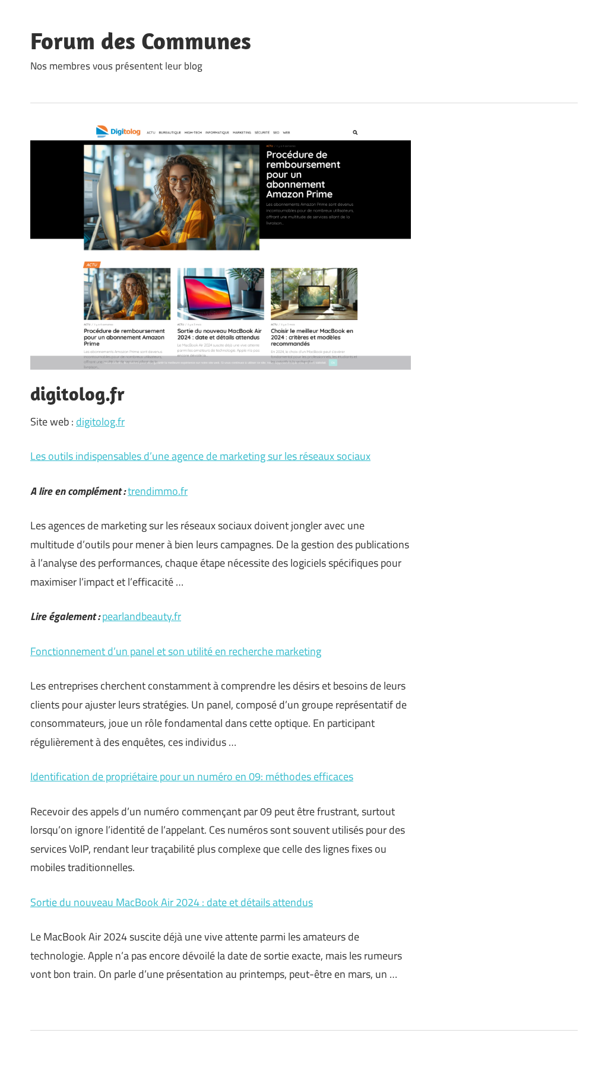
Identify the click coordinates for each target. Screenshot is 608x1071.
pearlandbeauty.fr (141, 616)
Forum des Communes (140, 40)
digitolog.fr (100, 422)
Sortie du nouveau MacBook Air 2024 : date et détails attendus (171, 902)
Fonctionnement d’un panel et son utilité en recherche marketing (175, 651)
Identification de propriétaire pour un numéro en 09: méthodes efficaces (191, 776)
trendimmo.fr (158, 491)
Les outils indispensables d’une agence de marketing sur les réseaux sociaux (200, 456)
